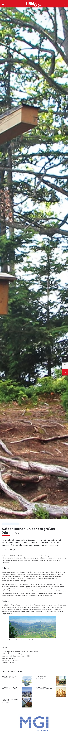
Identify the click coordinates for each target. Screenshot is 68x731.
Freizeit (14, 524)
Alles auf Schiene (41, 676)
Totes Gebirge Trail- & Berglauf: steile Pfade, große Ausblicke (9, 689)
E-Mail (65, 366)
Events (65, 360)
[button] (3, 3)
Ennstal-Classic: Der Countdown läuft (9, 677)
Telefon (65, 373)
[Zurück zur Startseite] (34, 3)
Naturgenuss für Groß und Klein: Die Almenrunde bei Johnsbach (11, 699)
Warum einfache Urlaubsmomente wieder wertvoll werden (44, 689)
